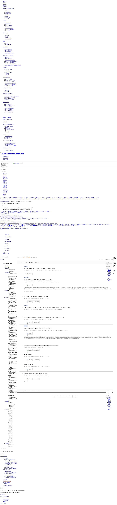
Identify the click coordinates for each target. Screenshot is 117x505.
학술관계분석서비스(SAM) (11, 463)
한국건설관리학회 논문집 (58, 330)
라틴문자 (5, 189)
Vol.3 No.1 (46, 375)
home (4, 252)
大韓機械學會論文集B (53, 270)
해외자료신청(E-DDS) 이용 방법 (12, 95)
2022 (10, 413)
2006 (10, 429)
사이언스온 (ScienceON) (10, 477)
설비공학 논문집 (50, 281)
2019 (10, 416)
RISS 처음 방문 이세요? (8, 55)
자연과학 (11, 408)
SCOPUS (11, 294)
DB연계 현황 (8, 51)
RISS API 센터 (6, 102)
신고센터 (7, 74)
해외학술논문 (8, 13)
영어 (10, 446)
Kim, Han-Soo (38, 330)
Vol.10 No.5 (66, 330)
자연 (10, 376)
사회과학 (12, 404)
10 (22, 373)
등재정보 (7, 290)
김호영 (31, 270)
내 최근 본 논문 (8, 25)
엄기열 (28, 319)
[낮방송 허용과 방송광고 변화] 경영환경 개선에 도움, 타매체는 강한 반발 (41, 345)
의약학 (11, 406)
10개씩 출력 (108, 395)
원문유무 (7, 268)
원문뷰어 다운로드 (7, 117)
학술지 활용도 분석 (9, 81)
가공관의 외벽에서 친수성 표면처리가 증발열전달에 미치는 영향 (39, 268)
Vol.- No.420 (47, 347)
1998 (10, 437)
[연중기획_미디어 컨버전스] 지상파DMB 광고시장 (36, 296)
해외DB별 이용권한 (9, 144)
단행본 (6, 16)
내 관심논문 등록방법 (10, 60)
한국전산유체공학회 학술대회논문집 (12, 358)
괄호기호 (5, 183)
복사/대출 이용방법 (9, 62)
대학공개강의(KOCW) (10, 459)
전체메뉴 (5, 6)
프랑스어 (5, 180)
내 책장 (7, 24)
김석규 (31, 309)
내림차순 (107, 264)
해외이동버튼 (3, 503)
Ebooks (6, 127)
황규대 (28, 270)
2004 (10, 431)
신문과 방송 (12, 298)
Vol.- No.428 (47, 356)
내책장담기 (31, 262)
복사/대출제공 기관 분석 (10, 83)
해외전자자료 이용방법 (10, 63)
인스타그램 (5, 500)
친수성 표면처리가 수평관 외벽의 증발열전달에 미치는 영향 (38, 279)
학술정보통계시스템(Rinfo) (11, 460)
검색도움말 (5, 158)
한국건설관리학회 (45, 330)
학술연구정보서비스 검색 (8, 8)
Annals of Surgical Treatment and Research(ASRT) (12, 322)
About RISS (5, 47)
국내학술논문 (8, 12)
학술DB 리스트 (8, 137)
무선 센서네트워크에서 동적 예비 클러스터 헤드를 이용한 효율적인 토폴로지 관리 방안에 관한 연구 (47, 307)
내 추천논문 (7, 23)
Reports (6, 131)
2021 (10, 414)
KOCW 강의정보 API (9, 105)
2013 (10, 421)
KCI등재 (12, 292)
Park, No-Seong (32, 330)
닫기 (1, 229)
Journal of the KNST (11, 396)
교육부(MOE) (8, 471)
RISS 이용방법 (8, 49)
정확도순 (107, 262)
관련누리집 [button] (5, 458)
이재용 (36, 309)
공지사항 (5, 121)
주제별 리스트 (8, 138)
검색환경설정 (8, 44)
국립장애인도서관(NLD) (10, 472)
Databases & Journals (7, 133)
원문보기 (30, 273)
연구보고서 (7, 17)
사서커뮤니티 (8, 464)
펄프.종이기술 (12, 302)
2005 (10, 430)
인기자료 (7, 91)
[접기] (113, 268)
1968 (10, 441)
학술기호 (5, 185)
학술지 (6, 14)
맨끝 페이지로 (76, 396)
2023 (10, 411)
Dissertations (7, 128)
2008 (10, 426)
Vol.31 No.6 (59, 309)
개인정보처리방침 (7, 481)
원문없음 (11, 271)
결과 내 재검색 (5, 166)
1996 (10, 439)
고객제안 (7, 73)
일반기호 (5, 192)
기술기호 (5, 186)
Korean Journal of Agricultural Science (12, 314)
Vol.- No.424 (47, 298)
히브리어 (5, 182)
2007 (10, 427)
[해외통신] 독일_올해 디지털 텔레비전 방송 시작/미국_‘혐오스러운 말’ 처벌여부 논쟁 (44, 317)
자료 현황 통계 (8, 79)
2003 (10, 432)
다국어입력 (5, 159)
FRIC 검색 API (8, 109)
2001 (10, 433)
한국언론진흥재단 (31, 298)
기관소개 (5, 483)
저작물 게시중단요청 (7, 485)
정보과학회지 (12, 344)
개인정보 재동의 (6, 482)
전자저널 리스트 (8, 136)
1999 (10, 436)
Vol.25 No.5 (60, 270)
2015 (10, 419)
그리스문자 (5, 178)
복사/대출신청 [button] (36, 301)
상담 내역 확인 (8, 72)
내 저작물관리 (8, 26)
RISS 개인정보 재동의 (7, 119)
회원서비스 (5, 32)
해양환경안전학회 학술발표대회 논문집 (12, 392)
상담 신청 (7, 70)
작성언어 (7, 443)
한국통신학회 (41, 309)
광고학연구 (12, 332)
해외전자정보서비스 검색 (8, 124)
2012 (10, 422)
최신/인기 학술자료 (7, 87)
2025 (10, 410)
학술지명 (7, 297)
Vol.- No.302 (50, 319)
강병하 (33, 270)
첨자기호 (5, 187)
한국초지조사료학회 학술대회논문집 (12, 306)
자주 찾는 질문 (8, 69)
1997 (10, 438)
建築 (10, 328)
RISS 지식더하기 (9, 50)
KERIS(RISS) (12, 283)
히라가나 (5, 173)
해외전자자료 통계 (7, 147)
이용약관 (5, 479)
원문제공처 (7, 272)
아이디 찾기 (7, 37)
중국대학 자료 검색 (9, 99)
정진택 (36, 270)
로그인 (4, 2)
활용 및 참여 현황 (9, 112)
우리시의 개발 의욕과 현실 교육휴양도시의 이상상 (36, 373)
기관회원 (7, 466)
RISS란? (7, 57)
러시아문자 (5, 190)
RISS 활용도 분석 (6, 77)
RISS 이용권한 (8, 58)
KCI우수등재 (12, 293)
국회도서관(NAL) (9, 474)
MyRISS (4, 4)
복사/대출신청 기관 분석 (10, 84)
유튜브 (4, 501)
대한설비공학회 (39, 281)
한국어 (11, 444)
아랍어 (4, 195)
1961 (10, 442)
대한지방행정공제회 (32, 375)
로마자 (4, 194)
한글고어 (5, 177)
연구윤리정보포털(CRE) (10, 476)
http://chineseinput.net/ (4, 201)
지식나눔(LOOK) (9, 467)
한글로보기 (37, 262)
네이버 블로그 (6, 499)
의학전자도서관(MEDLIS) (10, 468)
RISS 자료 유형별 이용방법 (11, 61)
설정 (4, 41)
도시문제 (11, 327)
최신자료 (7, 90)
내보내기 (25, 262)
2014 (10, 420)
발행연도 (7, 409)
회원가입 (5, 1)
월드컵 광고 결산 (28, 354)
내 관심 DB (7, 30)
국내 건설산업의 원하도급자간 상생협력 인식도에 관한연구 (38, 328)
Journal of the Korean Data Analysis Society (12, 386)
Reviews (7, 130)
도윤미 (33, 309)
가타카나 (5, 174)
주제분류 (7, 401)
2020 (10, 415)
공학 (11, 402)
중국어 (4, 176)
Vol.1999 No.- (47, 366)
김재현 (28, 309)
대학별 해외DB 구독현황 (10, 145)
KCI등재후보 (12, 296)
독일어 (4, 181)
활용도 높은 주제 (9, 85)
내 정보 (7, 43)
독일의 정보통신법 (28, 364)
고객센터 (5, 5)
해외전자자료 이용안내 (8, 140)
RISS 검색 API (8, 104)
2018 (10, 418)
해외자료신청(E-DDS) (7, 93)
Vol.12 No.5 (56, 281)
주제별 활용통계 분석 (10, 80)
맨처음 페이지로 (53, 396)
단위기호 (5, 191)
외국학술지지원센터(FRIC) (11, 462)
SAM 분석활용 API (9, 110)
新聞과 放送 (12, 397)
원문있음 (12, 269)
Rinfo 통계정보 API (9, 108)
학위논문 (7, 11)
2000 (10, 435)
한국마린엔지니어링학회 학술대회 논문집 (12, 352)
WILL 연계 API (8, 106)
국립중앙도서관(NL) (9, 473)
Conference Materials (9, 129)
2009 (10, 425)
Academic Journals (9, 126)
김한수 (28, 330)
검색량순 (7, 265)
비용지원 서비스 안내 (10, 97)
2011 (10, 424)
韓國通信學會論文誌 (52, 309)
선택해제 (2, 259)
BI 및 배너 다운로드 (9, 52)
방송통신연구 (12, 363)
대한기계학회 (41, 270)
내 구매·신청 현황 (9, 28)
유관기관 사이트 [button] (6, 469)
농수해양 (12, 405)
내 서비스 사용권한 (9, 29)
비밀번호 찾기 (8, 39)
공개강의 (7, 18)
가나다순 (7, 267)
